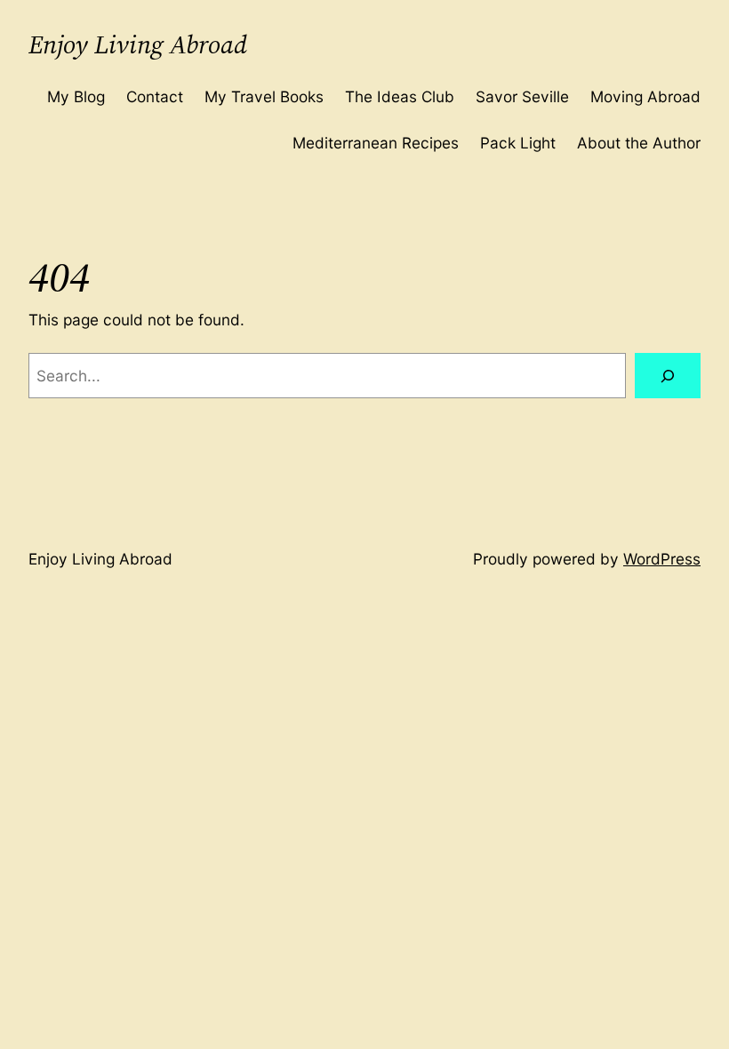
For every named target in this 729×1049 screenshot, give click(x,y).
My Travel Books (264, 96)
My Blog (76, 96)
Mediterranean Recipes (375, 142)
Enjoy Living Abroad (137, 44)
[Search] (668, 375)
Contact (154, 96)
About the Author (639, 142)
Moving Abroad (645, 96)
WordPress (662, 558)
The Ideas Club (399, 96)
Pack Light (518, 142)
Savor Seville (522, 96)
